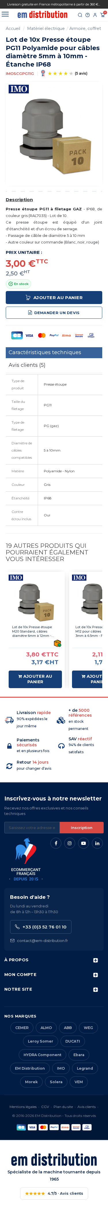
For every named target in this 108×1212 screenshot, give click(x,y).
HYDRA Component (42, 1055)
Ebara (78, 1055)
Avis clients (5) (27, 365)
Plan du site (63, 1107)
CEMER (22, 1028)
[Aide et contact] (87, 15)
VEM (79, 1082)
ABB (68, 1028)
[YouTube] (83, 843)
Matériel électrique (46, 28)
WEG (88, 1028)
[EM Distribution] (42, 14)
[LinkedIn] (97, 843)
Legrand (85, 1068)
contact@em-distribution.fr (42, 940)
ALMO (46, 1028)
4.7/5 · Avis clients (54, 1193)
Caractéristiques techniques (45, 352)
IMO (61, 1068)
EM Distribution (30, 1068)
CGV (45, 1107)
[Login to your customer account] (95, 15)
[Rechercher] (80, 15)
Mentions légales (23, 1107)
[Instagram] (69, 843)
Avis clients (86, 1107)
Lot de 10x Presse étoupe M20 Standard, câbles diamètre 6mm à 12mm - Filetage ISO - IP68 (32, 631)
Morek (31, 1082)
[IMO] (19, 88)
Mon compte (20, 974)
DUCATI (72, 1041)
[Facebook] (55, 843)
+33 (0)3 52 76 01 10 (44, 927)
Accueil (13, 28)
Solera (56, 1082)
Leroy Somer (40, 1041)
